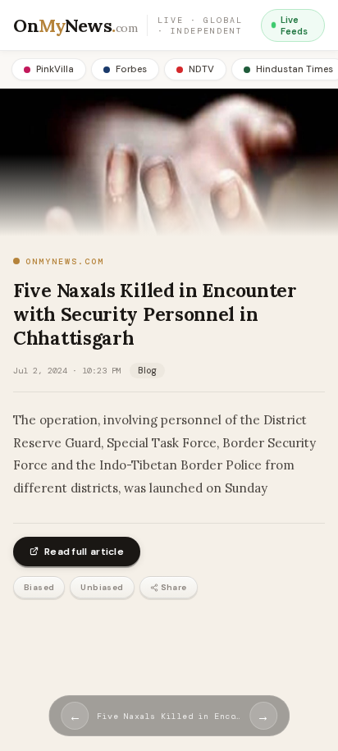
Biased (39, 587)
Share (174, 587)
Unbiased (101, 587)
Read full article (84, 551)
